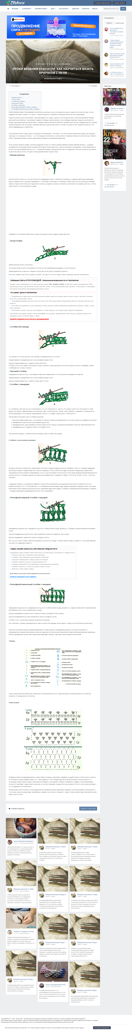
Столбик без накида (18, 101)
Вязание (15, 9)
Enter (123, 8)
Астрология (63, 9)
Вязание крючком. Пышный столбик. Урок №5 (56, 942)
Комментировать (109, 125)
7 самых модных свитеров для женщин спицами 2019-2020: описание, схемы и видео (116, 43)
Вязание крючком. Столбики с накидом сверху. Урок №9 (24, 889)
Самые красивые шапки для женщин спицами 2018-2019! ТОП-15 (117, 55)
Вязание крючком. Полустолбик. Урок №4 (88, 942)
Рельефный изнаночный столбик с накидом (25, 109)
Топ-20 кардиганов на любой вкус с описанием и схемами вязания (116, 30)
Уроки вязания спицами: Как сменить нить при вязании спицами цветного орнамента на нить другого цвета (24, 841)
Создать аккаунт (119, 3)
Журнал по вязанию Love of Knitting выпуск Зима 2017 (118, 108)
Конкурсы (85, 9)
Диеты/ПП (75, 9)
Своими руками (40, 9)
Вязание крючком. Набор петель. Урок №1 (88, 990)
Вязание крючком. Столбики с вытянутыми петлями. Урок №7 (56, 847)
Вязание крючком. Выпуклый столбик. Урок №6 (56, 894)
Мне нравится (16, 86)
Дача (53, 9)
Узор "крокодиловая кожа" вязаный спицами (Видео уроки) (56, 985)
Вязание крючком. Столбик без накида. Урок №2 (88, 847)
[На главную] (15, 3)
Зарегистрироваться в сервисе (23, 577)
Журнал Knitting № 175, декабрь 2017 (118, 162)
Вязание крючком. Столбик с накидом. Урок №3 (88, 894)
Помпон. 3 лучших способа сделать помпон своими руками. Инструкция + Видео (24, 931)
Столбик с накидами (18, 105)
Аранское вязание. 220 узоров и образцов (117, 64)
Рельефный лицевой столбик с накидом (24, 107)
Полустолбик (15, 99)
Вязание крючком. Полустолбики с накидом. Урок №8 (24, 979)
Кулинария (26, 9)
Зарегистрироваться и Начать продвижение (29, 319)
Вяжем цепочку (16, 97)
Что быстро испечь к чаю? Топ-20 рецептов (116, 73)
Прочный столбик (17, 103)
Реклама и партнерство (102, 3)
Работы (95, 9)
